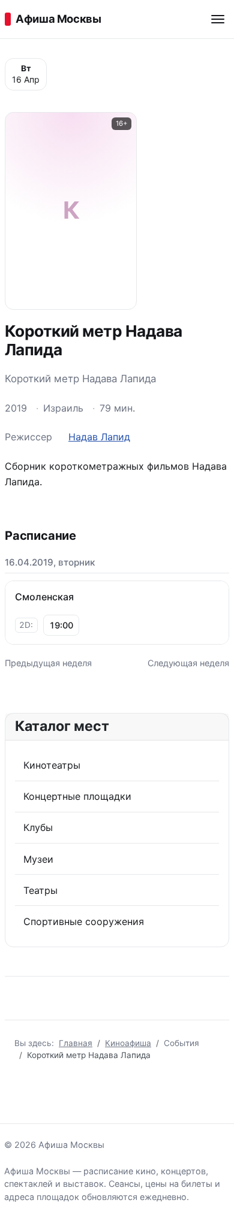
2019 (16, 408)
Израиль (63, 408)
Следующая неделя (188, 663)
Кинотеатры (51, 765)
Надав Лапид (99, 437)
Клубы (38, 827)
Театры (40, 890)
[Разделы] (217, 19)
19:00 (61, 625)
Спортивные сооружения (83, 921)
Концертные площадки (77, 796)
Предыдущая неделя (48, 663)
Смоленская (44, 597)
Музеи (38, 859)
